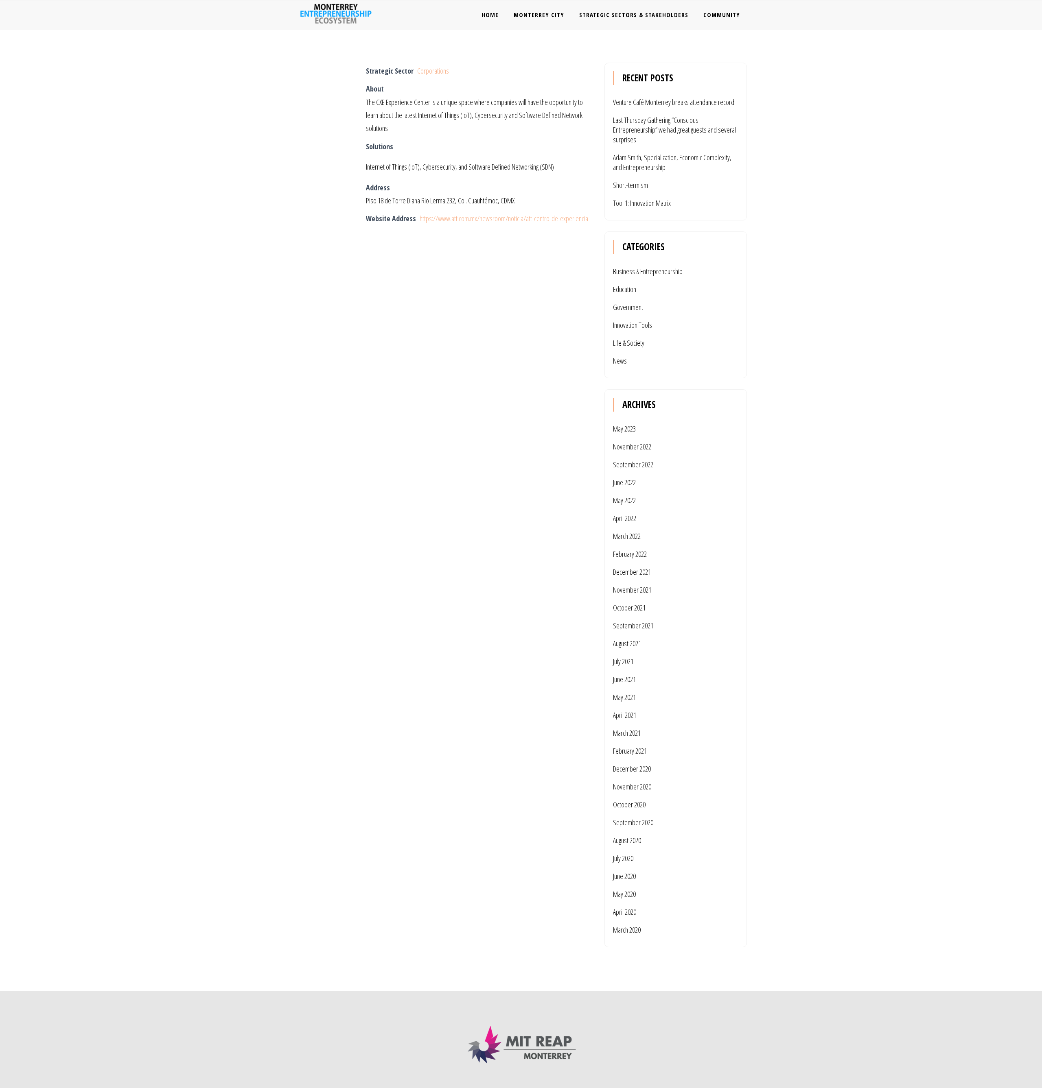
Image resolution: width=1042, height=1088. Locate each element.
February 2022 (630, 554)
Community (721, 15)
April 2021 (624, 715)
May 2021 (624, 697)
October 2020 (629, 804)
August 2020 (627, 840)
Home (490, 15)
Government (628, 307)
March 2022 (627, 536)
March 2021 (627, 733)
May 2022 (624, 500)
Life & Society (628, 343)
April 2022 (624, 518)
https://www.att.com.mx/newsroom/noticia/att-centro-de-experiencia (504, 218)
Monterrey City (539, 15)
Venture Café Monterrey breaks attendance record (673, 102)
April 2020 (624, 912)
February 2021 (630, 751)
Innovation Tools (632, 325)
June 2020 (624, 876)
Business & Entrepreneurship (648, 271)
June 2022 (624, 482)
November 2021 (632, 590)
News (620, 361)
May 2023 (624, 429)
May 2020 (624, 894)
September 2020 (633, 822)
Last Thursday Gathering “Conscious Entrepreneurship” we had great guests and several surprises (674, 129)
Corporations (433, 71)
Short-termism (630, 185)
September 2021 (633, 625)
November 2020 (632, 786)
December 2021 (632, 572)
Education (624, 289)
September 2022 (633, 464)
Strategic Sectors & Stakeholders (633, 15)
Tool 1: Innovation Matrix (642, 203)
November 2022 (632, 446)
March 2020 (627, 930)
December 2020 (632, 769)
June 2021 (624, 679)
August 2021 (627, 643)
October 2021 (629, 608)
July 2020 (623, 858)
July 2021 (623, 661)
